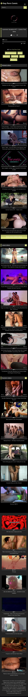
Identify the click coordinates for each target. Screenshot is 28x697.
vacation (14, 59)
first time (7, 56)
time (22, 56)
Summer (15, 56)
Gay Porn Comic (10, 3)
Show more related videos (14, 237)
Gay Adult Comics (11, 52)
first (20, 52)
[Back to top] (23, 692)
